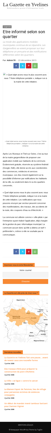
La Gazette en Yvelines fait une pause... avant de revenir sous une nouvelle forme (26, 359)
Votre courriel (25, 270)
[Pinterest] (28, 65)
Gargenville (7, 27)
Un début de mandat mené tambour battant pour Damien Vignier (26, 404)
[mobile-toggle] (4, 15)
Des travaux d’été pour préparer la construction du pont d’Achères (20, 370)
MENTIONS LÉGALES (25, 425)
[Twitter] (22, 65)
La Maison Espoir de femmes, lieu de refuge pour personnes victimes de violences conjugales (25, 392)
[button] (47, 15)
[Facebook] (16, 65)
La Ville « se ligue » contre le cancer (21, 380)
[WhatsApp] (35, 65)
